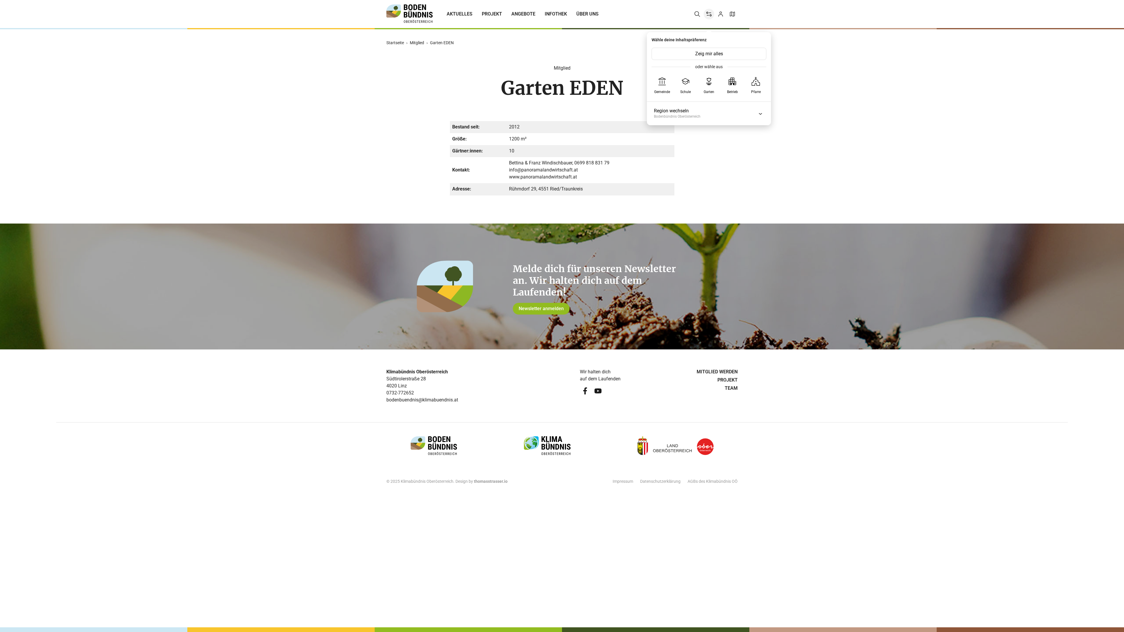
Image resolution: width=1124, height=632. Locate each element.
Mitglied (417, 42)
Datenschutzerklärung (660, 481)
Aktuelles (459, 14)
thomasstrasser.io (491, 481)
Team (731, 388)
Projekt (492, 14)
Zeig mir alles (709, 53)
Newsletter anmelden (541, 308)
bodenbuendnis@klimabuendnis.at (422, 400)
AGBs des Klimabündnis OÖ (713, 481)
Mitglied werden (717, 372)
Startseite (395, 42)
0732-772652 (400, 393)
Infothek (556, 14)
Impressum (623, 481)
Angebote (523, 14)
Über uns (587, 14)
